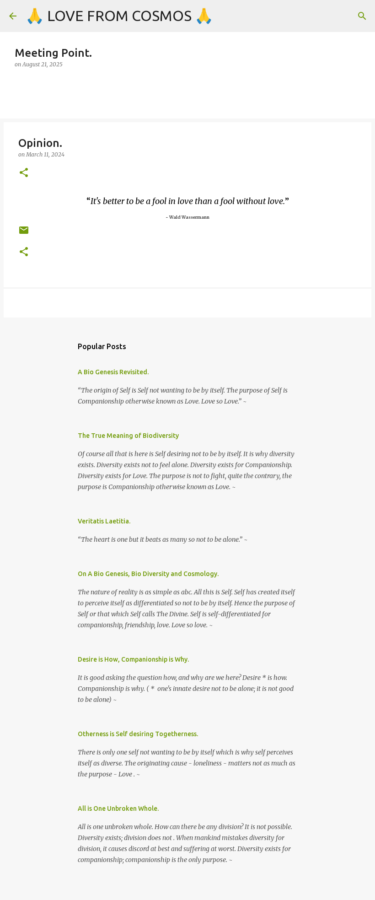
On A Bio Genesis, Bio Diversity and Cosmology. (148, 573)
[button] (23, 173)
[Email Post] (23, 234)
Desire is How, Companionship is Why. (133, 659)
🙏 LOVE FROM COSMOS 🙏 (119, 15)
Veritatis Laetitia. (104, 521)
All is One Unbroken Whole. (118, 808)
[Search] (362, 16)
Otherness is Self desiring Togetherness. (138, 734)
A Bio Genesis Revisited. (113, 372)
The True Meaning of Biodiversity (128, 435)
